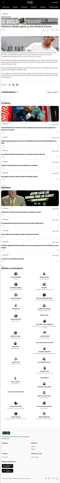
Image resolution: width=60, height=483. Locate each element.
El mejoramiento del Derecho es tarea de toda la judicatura (22, 223)
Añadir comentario (52, 92)
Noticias (15, 7)
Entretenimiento (53, 7)
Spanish (33, 446)
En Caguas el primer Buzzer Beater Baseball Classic (19, 176)
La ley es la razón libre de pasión (12, 259)
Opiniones (33, 7)
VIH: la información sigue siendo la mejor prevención (20, 234)
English (33, 449)
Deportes (42, 7)
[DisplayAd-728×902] (30, 21)
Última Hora (5, 7)
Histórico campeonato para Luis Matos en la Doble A (19, 165)
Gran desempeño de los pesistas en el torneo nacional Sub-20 (23, 154)
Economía (24, 7)
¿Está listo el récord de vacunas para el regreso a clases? (21, 212)
